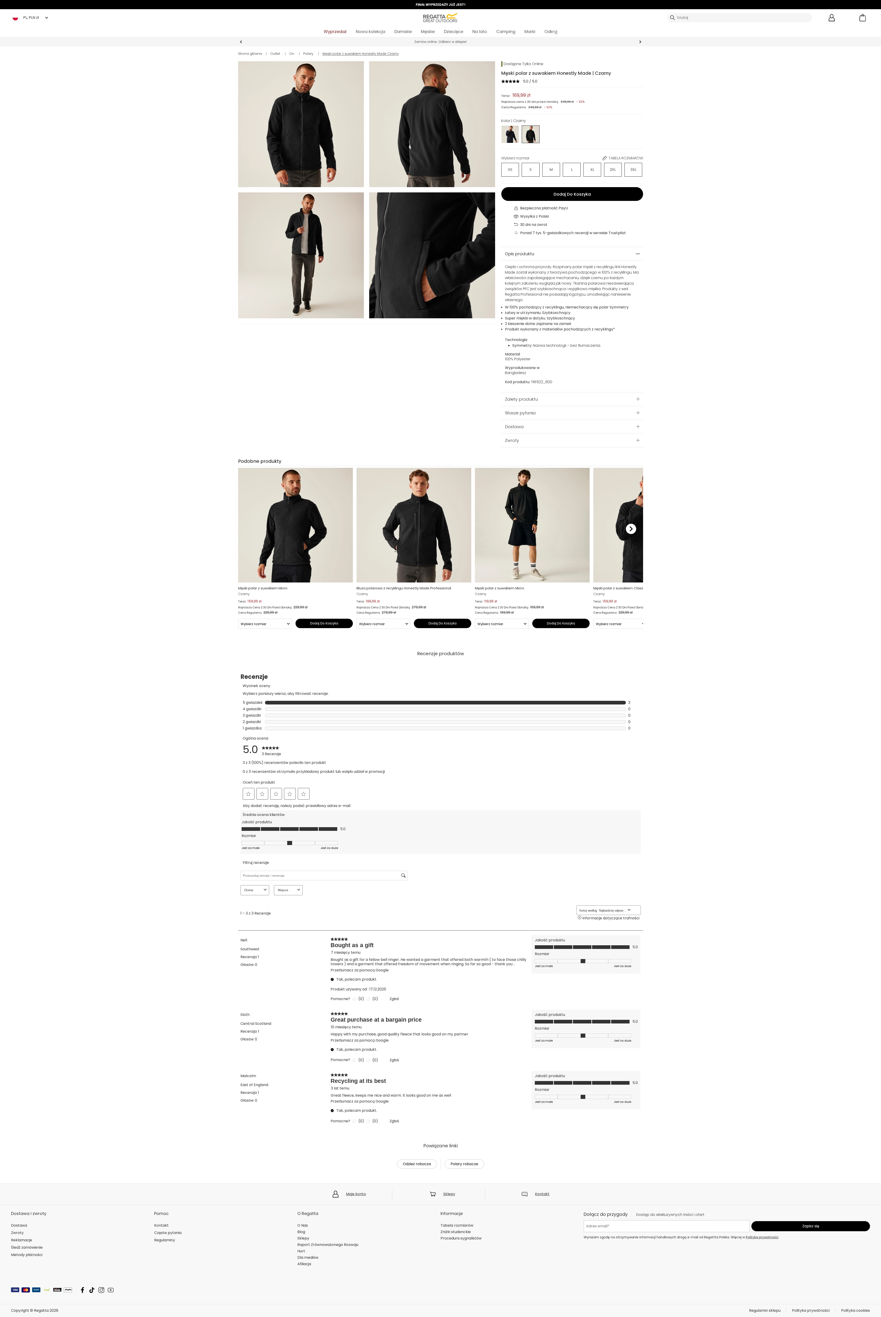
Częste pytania (167, 1232)
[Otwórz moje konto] (831, 17)
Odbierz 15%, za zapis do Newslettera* (440, 41)
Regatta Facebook (82, 1290)
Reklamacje (21, 1240)
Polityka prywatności (762, 1237)
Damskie (403, 31)
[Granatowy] (510, 134)
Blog (301, 1231)
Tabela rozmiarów (456, 1225)
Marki (529, 31)
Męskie (428, 31)
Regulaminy (164, 1240)
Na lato (479, 31)
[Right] (631, 528)
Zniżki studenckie (455, 1231)
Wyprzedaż (335, 31)
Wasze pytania (520, 413)
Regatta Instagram (101, 1290)
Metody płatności (26, 1254)
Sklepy (449, 1194)
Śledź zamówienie (27, 1247)
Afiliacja (304, 1264)
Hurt (301, 1251)
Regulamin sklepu (765, 1310)
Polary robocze (464, 1164)
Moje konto (356, 1194)
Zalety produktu (521, 399)
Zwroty (512, 440)
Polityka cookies (855, 1310)
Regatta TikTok (92, 1290)
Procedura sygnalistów (461, 1238)
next (640, 42)
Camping (505, 31)
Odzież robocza (417, 1164)
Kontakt (542, 1194)
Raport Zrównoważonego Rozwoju (327, 1244)
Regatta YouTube (111, 1290)
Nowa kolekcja (370, 31)
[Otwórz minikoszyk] (862, 17)
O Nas (302, 1225)
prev (241, 42)
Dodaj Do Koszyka (572, 194)
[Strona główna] (440, 17)
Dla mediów (307, 1257)
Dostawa (514, 427)
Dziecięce (453, 31)
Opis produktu (519, 254)
